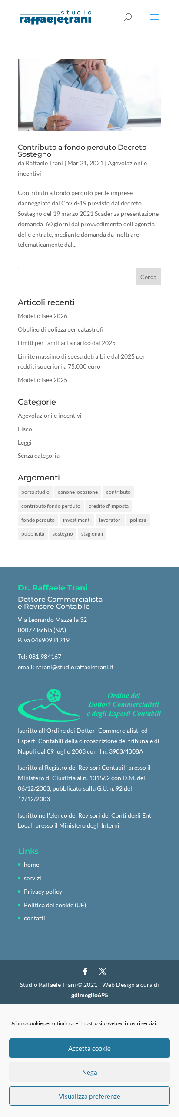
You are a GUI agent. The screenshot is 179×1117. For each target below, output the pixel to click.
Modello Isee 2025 (42, 379)
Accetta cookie (89, 1048)
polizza (138, 520)
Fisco (25, 429)
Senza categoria (39, 455)
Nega (89, 1072)
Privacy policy (43, 891)
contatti (34, 918)
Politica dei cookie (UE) (55, 905)
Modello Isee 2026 (42, 315)
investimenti (77, 520)
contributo (118, 492)
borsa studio (35, 492)
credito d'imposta (109, 506)
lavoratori (110, 520)
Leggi (25, 442)
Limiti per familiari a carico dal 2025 (67, 342)
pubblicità (32, 533)
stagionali (92, 533)
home (31, 864)
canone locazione (78, 492)
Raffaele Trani (44, 163)
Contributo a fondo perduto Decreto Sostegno (82, 150)
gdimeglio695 (89, 995)
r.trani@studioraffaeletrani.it (74, 667)
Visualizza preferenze (89, 1096)
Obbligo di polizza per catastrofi (60, 329)
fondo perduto (38, 520)
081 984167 (45, 656)
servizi (32, 878)
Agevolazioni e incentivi (50, 415)
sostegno (63, 533)
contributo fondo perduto (50, 506)
